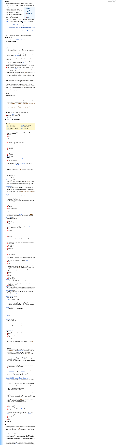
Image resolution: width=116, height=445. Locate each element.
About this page (28, 8)
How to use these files (29, 12)
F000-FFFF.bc (24, 378)
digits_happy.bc (8, 212)
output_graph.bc (17, 55)
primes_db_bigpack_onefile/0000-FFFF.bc (11, 391)
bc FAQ (16, 30)
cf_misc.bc (7, 156)
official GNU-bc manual (19, 39)
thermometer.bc (9, 129)
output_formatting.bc (22, 64)
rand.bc (22, 128)
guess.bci (29, 413)
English (23, 21)
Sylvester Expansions (22, 163)
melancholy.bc (9, 127)
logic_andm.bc (7, 279)
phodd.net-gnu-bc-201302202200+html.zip (12, 114)
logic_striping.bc (8, 290)
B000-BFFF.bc (24, 377)
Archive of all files (29, 13)
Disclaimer (27, 16)
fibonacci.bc (7, 237)
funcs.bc (27, 66)
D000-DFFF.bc (16, 378)
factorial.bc (22, 125)
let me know (26, 43)
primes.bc (8, 128)
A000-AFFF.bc (20, 377)
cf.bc (22, 158)
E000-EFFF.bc (20, 378)
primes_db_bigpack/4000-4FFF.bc (10, 376)
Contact (28, 17)
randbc (8, 413)
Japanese (29, 21)
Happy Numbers (21, 214)
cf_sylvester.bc (15, 153)
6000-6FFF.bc (20, 376)
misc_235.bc (7, 307)
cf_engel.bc (17, 164)
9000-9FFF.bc (16, 377)
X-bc (6, 48)
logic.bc (24, 62)
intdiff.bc (22, 126)
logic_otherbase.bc (8, 286)
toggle (9, 156)
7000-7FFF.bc (24, 376)
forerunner (7, 21)
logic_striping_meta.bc (9, 296)
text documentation (16, 292)
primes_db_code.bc (20, 350)
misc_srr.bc (7, 319)
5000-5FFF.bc (16, 376)
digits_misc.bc (7, 217)
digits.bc (16, 68)
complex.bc (7, 186)
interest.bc (7, 255)
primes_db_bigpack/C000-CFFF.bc (10, 378)
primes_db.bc (23, 371)
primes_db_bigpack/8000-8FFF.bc (10, 377)
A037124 (8, 315)
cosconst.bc (7, 194)
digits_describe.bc (8, 209)
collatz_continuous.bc (8, 179)
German (25, 21)
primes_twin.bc (8, 407)
